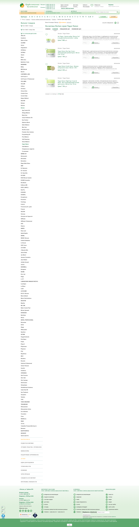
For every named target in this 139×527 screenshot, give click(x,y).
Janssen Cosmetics (25, 257)
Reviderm (23, 358)
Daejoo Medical (24, 98)
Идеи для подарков (27, 462)
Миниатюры (25, 451)
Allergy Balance (26, 112)
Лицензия (78, 497)
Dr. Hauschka (24, 173)
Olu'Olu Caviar (25, 129)
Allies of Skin (24, 40)
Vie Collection (24, 411)
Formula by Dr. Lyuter (26, 206)
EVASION (23, 192)
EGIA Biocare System (26, 177)
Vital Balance (25, 146)
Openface (23, 332)
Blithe (22, 67)
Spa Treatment (24, 392)
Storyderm (23, 394)
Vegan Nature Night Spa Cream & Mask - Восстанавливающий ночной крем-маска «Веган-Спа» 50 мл (68, 82)
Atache (22, 54)
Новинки (47, 29)
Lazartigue (23, 283)
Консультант (64, 6)
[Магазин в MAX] (3, 511)
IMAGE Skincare (25, 238)
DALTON (23, 100)
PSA (22, 351)
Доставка (75, 4)
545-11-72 (24, 500)
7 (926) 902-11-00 (50, 8)
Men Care (24, 127)
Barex (22, 57)
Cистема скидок (48, 499)
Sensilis (23, 368)
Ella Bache (23, 182)
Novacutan (23, 322)
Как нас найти (112, 504)
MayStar (23, 303)
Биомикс (23, 428)
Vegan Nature (25, 144)
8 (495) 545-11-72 (50, 7)
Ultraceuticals (24, 406)
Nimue (22, 317)
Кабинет (85, 4)
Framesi (23, 209)
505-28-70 (24, 494)
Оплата (75, 6)
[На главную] (29, 5)
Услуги (78, 504)
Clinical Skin (24, 91)
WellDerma (23, 418)
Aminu (22, 45)
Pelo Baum (23, 339)
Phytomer (23, 349)
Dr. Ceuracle (24, 170)
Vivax (22, 416)
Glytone (23, 226)
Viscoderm (23, 414)
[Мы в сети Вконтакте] (20, 511)
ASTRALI (23, 52)
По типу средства (29, 29)
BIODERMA (23, 64)
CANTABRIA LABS (25, 74)
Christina (23, 88)
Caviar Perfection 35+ (27, 117)
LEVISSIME (24, 291)
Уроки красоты (25, 435)
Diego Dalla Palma (25, 163)
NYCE (22, 324)
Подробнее (115, 42)
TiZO (22, 399)
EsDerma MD (24, 185)
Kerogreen (23, 269)
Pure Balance (25, 136)
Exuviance (23, 199)
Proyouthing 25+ (26, 134)
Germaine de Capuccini (26, 216)
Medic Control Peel (25, 308)
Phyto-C (23, 344)
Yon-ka (22, 423)
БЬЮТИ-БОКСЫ (25, 430)
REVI (22, 356)
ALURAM (23, 42)
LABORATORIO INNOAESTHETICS (29, 281)
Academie (23, 38)
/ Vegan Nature (66, 33)
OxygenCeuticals (25, 336)
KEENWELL (24, 267)
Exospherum (24, 197)
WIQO (22, 421)
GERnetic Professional (26, 221)
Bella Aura (23, 59)
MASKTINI (23, 300)
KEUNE (22, 271)
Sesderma (23, 370)
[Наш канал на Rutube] (28, 511)
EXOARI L (23, 194)
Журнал (76, 12)
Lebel (22, 288)
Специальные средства (28, 149)
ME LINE (23, 305)
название (55, 29)
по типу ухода (28, 26)
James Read (24, 252)
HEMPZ (23, 228)
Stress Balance (25, 141)
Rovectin (23, 361)
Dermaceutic (24, 156)
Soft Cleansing (25, 139)
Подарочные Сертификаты (30, 454)
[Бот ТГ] (3, 515)
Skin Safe (23, 377)
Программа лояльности (29, 481)
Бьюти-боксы (25, 439)
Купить (96, 42)
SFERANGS (24, 373)
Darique (23, 103)
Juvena (22, 264)
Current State (24, 95)
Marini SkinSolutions (26, 298)
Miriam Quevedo (25, 310)
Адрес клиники (64, 4)
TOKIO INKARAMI (25, 402)
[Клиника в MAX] (3, 507)
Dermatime (23, 161)
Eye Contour (25, 120)
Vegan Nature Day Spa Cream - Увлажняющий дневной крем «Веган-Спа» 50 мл (69, 52)
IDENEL (23, 235)
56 (63, 94)
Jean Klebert (24, 259)
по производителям (29, 33)
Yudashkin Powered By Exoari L (29, 426)
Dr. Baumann (24, 168)
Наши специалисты (81, 502)
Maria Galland (24, 296)
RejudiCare (23, 353)
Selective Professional (26, 363)
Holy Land (23, 230)
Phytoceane (24, 346)
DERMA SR (23, 153)
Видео (110, 499)
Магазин (28, 12)
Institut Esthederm (25, 240)
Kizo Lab (23, 274)
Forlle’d (23, 204)
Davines (23, 105)
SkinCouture (24, 382)
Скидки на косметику (28, 478)
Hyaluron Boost (26, 122)
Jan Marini (23, 255)
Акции (110, 502)
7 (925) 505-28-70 (50, 6)
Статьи (110, 497)
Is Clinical (23, 243)
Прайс (77, 499)
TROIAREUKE (24, 404)
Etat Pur (23, 189)
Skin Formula (24, 375)
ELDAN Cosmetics (25, 180)
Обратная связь (23, 508)
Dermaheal (23, 158)
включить (69, 22)
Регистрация (86, 6)
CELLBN (23, 83)
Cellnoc (23, 86)
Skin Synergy (24, 380)
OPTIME (23, 334)
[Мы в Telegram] (26, 511)
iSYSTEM (23, 247)
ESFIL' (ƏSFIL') (24, 187)
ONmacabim (24, 329)
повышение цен (65, 29)
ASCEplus (23, 50)
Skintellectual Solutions (27, 387)
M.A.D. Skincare (25, 293)
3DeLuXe (23, 35)
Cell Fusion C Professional (27, 79)
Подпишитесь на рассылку (90, 512)
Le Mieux (23, 286)
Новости (111, 494)
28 (60, 94)
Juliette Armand (25, 262)
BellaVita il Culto (25, 62)
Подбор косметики (27, 443)
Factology (23, 202)
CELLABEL (23, 81)
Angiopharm (24, 47)
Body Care (24, 115)
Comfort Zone (24, 93)
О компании (25, 151)
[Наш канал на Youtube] (23, 511)
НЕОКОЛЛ (23, 433)
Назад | (23, 19)
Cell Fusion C (24, 76)
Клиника (53, 12)
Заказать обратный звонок (67, 8)
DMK (22, 165)
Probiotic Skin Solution (28, 132)
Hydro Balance (25, 124)
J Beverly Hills (24, 250)
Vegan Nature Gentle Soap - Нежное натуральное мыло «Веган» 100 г (68, 67)
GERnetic (23, 218)
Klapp (22, 276)
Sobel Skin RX (24, 389)
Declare (60, 33)
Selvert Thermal (25, 365)
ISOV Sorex (24, 245)
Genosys (23, 214)
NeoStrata (23, 315)
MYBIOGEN (24, 312)
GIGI (22, 223)
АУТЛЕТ (113, 16)
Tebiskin (23, 397)
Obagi (22, 327)
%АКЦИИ (103, 16)
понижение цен (76, 29)
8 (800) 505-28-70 (50, 4)
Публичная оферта (113, 509)
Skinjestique (24, 385)
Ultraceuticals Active (26, 409)
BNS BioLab (24, 69)
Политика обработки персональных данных (55, 509)
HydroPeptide (24, 233)
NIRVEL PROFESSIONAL (27, 320)
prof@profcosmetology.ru (25, 504)
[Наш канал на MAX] (31, 511)
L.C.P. (22, 279)
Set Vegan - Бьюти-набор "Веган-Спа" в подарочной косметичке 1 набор (69, 37)
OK (69, 525)
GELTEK (23, 211)
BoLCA (22, 71)
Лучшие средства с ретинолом (31, 447)
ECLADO (23, 175)
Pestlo (22, 341)
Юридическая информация (51, 494)
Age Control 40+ (26, 110)
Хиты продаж (25, 474)
